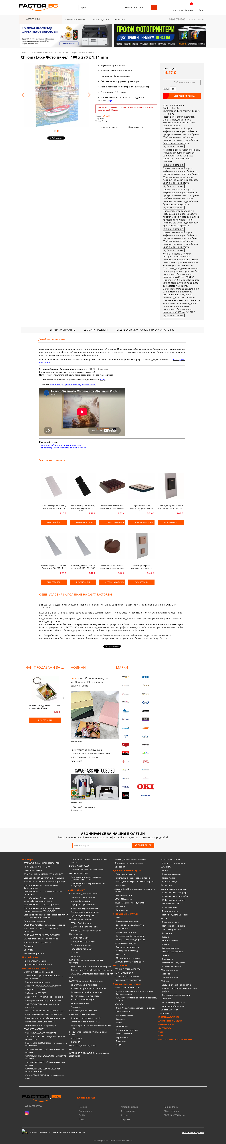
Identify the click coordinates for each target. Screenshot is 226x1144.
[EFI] (126, 736)
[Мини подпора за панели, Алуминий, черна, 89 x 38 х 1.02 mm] (83, 486)
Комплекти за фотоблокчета (130, 936)
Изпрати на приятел (109, 127)
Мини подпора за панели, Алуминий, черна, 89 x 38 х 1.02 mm (83, 507)
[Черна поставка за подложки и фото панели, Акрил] (141, 486)
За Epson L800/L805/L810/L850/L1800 (43, 985)
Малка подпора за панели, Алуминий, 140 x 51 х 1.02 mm (83, 567)
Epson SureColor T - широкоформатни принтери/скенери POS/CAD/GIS (42, 909)
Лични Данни (171, 1106)
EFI (70, 1049)
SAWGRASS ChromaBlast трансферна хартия (92, 973)
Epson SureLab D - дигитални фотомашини (44, 877)
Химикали (166, 866)
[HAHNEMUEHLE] (126, 693)
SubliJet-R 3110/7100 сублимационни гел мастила (44, 1050)
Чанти (119, 1044)
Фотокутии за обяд (170, 859)
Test (160, 1031)
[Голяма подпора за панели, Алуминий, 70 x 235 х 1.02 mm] (54, 546)
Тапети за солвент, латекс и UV (85, 1021)
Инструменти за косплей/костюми (133, 877)
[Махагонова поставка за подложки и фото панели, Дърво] (112, 486)
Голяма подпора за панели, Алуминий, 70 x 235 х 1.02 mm (53, 567)
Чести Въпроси (129, 1106)
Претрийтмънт (30, 957)
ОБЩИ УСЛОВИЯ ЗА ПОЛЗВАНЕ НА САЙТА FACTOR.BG (145, 329)
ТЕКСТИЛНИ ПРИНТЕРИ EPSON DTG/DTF (43, 874)
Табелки (165, 981)
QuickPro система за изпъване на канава (135, 1007)
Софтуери (28, 949)
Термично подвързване (127, 947)
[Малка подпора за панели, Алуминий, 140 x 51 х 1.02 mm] (83, 546)
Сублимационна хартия (82, 915)
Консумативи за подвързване (130, 939)
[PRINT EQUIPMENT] (126, 786)
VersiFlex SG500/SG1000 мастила (40, 1032)
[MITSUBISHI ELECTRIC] (126, 795)
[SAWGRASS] (126, 685)
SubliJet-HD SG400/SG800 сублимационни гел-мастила (45, 1038)
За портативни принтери (37, 982)
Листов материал (169, 911)
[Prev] (24, 37)
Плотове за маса (169, 907)
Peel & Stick (121, 954)
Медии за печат (76, 889)
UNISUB (163, 918)
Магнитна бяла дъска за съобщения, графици (179, 990)
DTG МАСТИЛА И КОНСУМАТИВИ (87, 869)
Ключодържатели (124, 1015)
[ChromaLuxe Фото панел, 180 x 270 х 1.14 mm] (56, 95)
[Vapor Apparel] (146, 702)
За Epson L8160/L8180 (35, 993)
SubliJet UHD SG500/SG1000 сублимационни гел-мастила (46, 1044)
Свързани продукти (96, 329)
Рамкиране (120, 885)
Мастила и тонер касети (35, 968)
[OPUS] (126, 753)
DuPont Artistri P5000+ (79, 865)
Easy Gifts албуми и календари (129, 961)
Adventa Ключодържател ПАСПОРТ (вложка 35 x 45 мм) (45, 706)
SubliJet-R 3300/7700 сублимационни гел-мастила (45, 1063)
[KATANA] (146, 685)
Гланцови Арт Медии (81, 945)
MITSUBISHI (76, 1038)
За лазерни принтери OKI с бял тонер (89, 988)
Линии (164, 870)
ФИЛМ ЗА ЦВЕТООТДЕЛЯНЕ (82, 1045)
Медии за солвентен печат (82, 1014)
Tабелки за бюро (169, 970)
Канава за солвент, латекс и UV (85, 1018)
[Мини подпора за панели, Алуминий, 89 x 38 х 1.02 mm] (54, 486)
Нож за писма (168, 877)
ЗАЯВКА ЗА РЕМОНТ (76, 19)
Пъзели (165, 936)
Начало (24, 52)
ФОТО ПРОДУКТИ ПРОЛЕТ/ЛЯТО (175, 1039)
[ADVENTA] (126, 744)
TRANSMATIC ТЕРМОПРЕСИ (128, 980)
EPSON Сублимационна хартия (86, 930)
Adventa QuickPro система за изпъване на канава (135, 890)
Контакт (125, 1115)
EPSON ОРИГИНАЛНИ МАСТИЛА (39, 971)
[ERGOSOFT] (126, 770)
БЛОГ (161, 1035)
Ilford (71, 977)
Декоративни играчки (127, 1030)
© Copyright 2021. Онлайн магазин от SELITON (113, 1140)
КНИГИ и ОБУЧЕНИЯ (168, 1017)
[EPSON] (146, 677)
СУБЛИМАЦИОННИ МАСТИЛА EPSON (43, 1014)
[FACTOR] (126, 677)
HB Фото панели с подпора (174, 892)
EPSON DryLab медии (81, 923)
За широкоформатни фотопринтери (43, 1000)
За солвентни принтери (82, 999)
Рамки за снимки (169, 940)
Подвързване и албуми (125, 913)
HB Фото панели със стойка (174, 896)
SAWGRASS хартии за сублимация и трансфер (86, 961)
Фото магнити (123, 1011)
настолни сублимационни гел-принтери (60, 445)
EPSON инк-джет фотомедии (84, 926)
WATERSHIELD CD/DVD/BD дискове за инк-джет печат (89, 1054)
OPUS (117, 917)
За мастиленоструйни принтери (86, 992)
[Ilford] (146, 693)
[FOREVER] (126, 702)
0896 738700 (177, 19)
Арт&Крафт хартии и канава (84, 908)
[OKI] (146, 786)
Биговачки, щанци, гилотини (130, 924)
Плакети (165, 944)
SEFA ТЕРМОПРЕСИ (124, 972)
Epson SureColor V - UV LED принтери (41, 904)
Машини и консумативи (128, 958)
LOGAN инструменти (125, 874)
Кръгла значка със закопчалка (176, 984)
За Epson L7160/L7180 (35, 989)
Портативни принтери (35, 921)
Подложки (121, 1041)
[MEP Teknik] (146, 778)
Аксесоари (29, 946)
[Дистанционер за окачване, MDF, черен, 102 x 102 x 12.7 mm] (171, 486)
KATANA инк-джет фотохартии (83, 893)
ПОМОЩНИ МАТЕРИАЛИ (127, 976)
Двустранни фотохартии (83, 904)
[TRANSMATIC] (126, 761)
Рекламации (85, 1111)
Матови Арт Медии (80, 937)
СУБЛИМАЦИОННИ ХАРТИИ (83, 1010)
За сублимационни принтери (85, 995)
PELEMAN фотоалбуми (125, 943)
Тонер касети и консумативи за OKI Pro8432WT (88, 885)
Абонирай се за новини (84, 807)
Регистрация (128, 1111)
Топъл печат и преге (126, 932)
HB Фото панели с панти (173, 900)
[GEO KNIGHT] (146, 753)
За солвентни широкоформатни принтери (46, 1018)
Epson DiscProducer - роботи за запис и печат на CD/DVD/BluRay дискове (46, 916)
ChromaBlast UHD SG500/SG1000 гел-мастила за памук (42, 1070)
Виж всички (76, 810)
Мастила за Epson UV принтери (40, 1025)
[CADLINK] (146, 770)
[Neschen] (126, 710)
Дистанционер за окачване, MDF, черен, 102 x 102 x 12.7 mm (171, 507)
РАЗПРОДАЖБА (101, 19)
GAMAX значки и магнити (127, 987)
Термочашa (122, 1037)
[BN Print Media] (146, 719)
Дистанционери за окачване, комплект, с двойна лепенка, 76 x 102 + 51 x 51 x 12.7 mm (141, 567)
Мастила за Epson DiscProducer (40, 1021)
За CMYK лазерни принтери (84, 984)
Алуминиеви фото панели (83, 52)
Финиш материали (80, 1003)
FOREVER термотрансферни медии (86, 981)
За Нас (82, 1115)
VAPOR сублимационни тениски (130, 859)
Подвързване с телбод (127, 950)
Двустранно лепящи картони (129, 863)
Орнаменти (167, 959)
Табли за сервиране (170, 929)
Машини (120, 906)
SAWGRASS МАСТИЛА (34, 1029)
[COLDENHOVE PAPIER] (126, 727)
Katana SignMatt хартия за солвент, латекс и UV (91, 1027)
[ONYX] (126, 778)
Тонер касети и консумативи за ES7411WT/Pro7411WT (86, 878)
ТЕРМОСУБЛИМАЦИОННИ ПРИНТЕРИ (42, 863)
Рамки (119, 1022)
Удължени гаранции (34, 953)
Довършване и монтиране (127, 870)
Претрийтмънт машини (35, 960)
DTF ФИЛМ (120, 866)
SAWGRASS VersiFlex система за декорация (44, 924)
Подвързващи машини (127, 921)
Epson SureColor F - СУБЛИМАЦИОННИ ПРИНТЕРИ (43, 893)
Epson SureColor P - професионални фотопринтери (41, 886)
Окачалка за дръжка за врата (175, 995)
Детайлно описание (62, 329)
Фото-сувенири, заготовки (42, 52)
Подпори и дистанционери (174, 914)
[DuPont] (146, 761)
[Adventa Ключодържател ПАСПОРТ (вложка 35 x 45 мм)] (45, 690)
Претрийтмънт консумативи (38, 964)
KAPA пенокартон (123, 895)
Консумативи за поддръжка (37, 942)
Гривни (165, 955)
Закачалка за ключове (172, 951)
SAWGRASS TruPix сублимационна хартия (91, 966)
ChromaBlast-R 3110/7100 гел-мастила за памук (44, 1076)
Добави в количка (85, 522)
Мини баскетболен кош (173, 1006)
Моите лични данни (193, 1132)
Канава (74, 952)
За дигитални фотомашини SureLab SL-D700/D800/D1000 (44, 977)
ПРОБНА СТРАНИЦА (174, 1115)
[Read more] (90, 715)
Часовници (166, 933)
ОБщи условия (171, 1111)
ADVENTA (119, 1004)
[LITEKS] (126, 719)
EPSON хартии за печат (80, 919)
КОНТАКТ (120, 19)
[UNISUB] (146, 736)
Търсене (125, 1119)
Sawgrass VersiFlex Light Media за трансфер (91, 970)
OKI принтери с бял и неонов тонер (41, 938)
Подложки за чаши (170, 922)
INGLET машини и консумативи (130, 902)
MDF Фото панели (170, 903)
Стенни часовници (125, 1033)
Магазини (177, 10)
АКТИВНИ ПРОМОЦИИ (170, 1020)
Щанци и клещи (169, 881)
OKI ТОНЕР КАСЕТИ (78, 873)
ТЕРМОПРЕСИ (120, 965)
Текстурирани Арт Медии (83, 941)
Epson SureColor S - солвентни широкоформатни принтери (38, 899)
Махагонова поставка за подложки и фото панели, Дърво (112, 507)
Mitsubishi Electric (33, 870)
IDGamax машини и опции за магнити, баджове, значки (135, 992)
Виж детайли (53, 522)
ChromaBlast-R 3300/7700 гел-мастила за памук (90, 861)
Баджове (120, 1019)
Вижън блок (122, 1026)
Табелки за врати (169, 977)
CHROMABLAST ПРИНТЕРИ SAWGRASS (42, 935)
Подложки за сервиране (173, 925)
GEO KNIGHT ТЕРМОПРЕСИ (128, 969)
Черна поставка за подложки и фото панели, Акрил (141, 507)
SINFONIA (75, 1042)
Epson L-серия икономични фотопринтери (44, 881)
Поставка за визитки (171, 966)
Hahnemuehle (75, 934)
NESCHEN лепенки (123, 899)
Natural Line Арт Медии (82, 948)
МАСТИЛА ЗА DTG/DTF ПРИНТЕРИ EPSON (45, 1010)
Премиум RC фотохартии (83, 897)
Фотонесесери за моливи (173, 863)
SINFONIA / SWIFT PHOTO (37, 866)
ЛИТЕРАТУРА (165, 1028)
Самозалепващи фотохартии (85, 912)
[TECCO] (146, 727)
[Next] (201, 37)
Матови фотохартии (80, 900)
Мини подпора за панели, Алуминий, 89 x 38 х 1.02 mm (54, 507)
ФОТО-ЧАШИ (166, 1013)
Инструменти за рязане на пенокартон (135, 881)
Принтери (27, 859)
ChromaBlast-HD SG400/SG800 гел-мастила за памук (45, 1057)
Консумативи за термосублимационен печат (88, 1033)
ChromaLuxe (63, 52)
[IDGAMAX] (146, 795)
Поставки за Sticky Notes (173, 962)
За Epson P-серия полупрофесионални (44, 996)
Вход (201, 10)
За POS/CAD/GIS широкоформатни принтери (42, 1005)
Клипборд (166, 998)
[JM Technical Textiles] (146, 710)
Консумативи (122, 910)
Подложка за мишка (171, 874)
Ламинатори (122, 928)
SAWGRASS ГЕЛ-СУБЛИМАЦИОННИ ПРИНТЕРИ (41, 930)
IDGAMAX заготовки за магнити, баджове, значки (136, 999)
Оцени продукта (135, 127)
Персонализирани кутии (173, 1002)
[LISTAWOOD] (146, 744)
